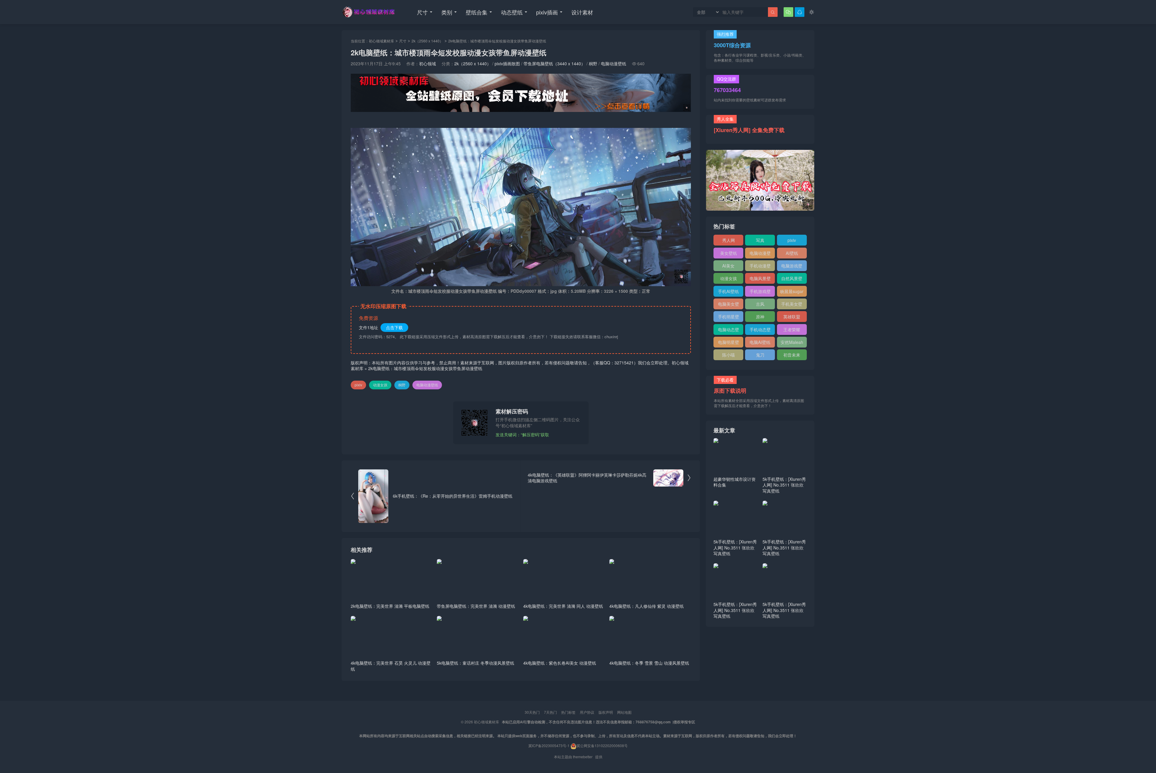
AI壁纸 (792, 253)
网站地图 (624, 712)
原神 (760, 317)
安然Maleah (792, 342)
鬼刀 (760, 355)
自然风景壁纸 (791, 279)
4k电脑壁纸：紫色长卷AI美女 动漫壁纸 (559, 663)
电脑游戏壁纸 (791, 267)
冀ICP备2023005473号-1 (549, 745)
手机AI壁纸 (728, 291)
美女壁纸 (728, 253)
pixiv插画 (547, 12)
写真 (760, 240)
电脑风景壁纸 (760, 279)
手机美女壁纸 (791, 305)
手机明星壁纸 (728, 318)
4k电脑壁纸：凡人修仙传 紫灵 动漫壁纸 (646, 606)
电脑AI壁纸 (760, 342)
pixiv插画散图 (507, 63)
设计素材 (582, 12)
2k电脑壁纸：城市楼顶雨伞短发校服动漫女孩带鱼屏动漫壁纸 (425, 368)
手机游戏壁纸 (760, 292)
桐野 (593, 63)
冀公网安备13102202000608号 (602, 745)
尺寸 (422, 12)
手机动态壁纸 (760, 330)
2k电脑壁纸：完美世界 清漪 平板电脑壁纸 (390, 606)
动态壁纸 (512, 12)
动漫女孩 (380, 384)
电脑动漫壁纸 (613, 63)
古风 (760, 304)
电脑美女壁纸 (728, 305)
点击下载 (394, 327)
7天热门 (550, 712)
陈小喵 (728, 355)
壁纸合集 (476, 12)
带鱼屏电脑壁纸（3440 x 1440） (554, 63)
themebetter (582, 756)
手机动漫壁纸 (760, 267)
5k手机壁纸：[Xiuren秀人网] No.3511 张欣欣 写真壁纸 (784, 485)
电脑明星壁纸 (728, 343)
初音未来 (791, 355)
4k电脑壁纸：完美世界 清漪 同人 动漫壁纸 (563, 606)
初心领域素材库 (381, 40)
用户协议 (587, 712)
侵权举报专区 (684, 722)
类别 (446, 12)
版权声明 (605, 712)
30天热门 (532, 712)
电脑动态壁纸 (728, 330)
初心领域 (427, 63)
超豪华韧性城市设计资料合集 (734, 482)
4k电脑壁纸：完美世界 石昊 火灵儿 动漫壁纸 (390, 666)
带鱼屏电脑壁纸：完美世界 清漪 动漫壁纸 (476, 606)
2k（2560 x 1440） (427, 40)
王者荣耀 (791, 329)
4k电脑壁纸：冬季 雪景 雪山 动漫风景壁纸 (649, 663)
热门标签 (568, 712)
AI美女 (728, 266)
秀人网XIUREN (728, 241)
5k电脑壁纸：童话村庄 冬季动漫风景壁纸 (475, 663)
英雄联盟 (791, 317)
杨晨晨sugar (791, 291)
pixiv (358, 384)
